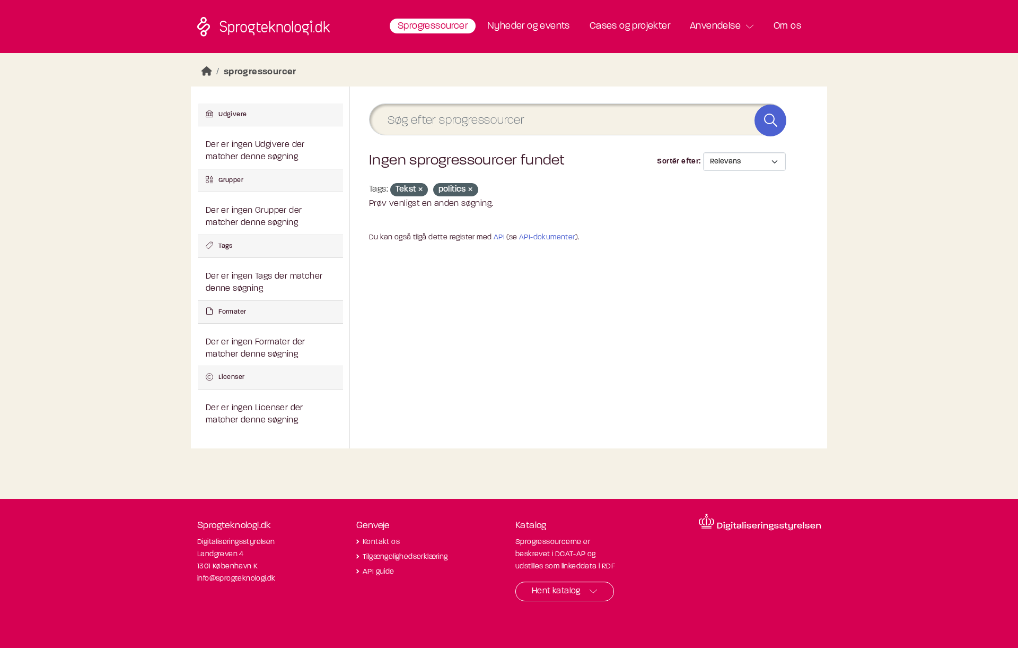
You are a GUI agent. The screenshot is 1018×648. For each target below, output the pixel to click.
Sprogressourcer (433, 26)
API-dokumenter (547, 237)
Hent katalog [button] (556, 591)
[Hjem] (206, 71)
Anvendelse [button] (715, 26)
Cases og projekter (630, 26)
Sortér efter (678, 162)
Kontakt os (381, 542)
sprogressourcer (260, 71)
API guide (378, 572)
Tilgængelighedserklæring (405, 557)
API (499, 237)
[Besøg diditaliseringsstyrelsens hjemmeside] (760, 522)
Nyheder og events (528, 26)
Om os (787, 26)
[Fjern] (420, 190)
